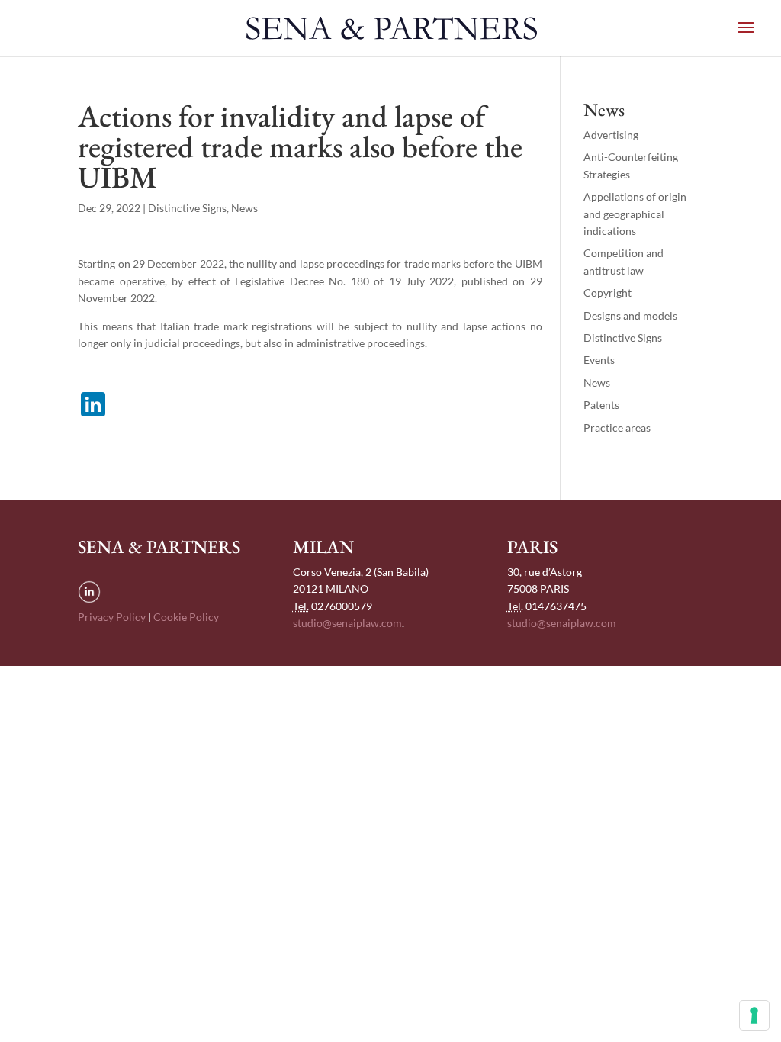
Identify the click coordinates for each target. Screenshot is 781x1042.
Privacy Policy (112, 616)
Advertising (610, 134)
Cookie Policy (186, 616)
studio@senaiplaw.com (347, 622)
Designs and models (630, 315)
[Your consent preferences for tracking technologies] (754, 1015)
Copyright (607, 292)
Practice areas (617, 427)
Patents (601, 404)
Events (599, 359)
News (244, 207)
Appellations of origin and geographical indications (634, 213)
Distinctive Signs (187, 207)
